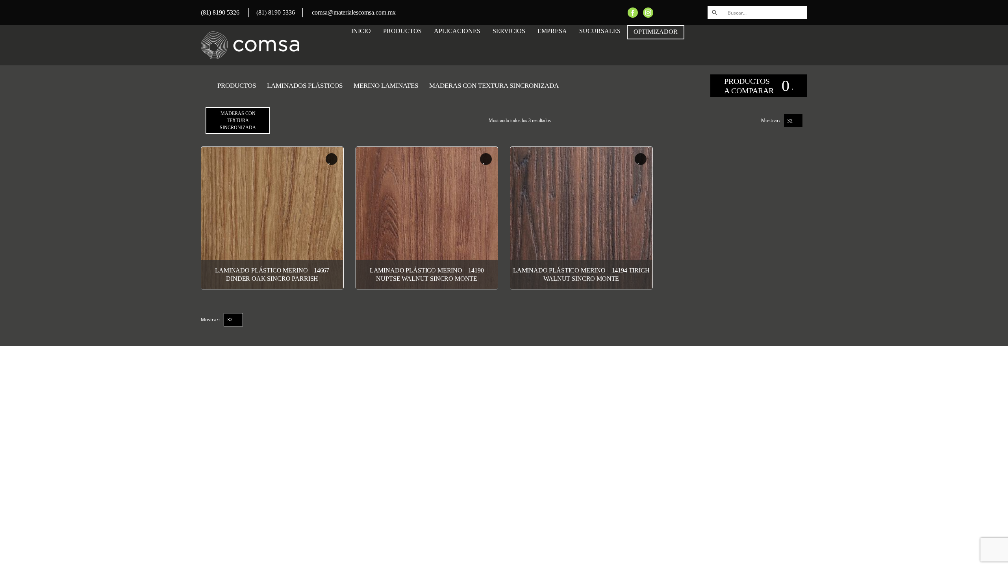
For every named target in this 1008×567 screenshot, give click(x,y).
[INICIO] (203, 86)
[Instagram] (648, 12)
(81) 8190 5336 (275, 12)
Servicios (509, 31)
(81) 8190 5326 (220, 12)
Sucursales (600, 31)
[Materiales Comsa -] (250, 45)
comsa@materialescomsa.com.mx (354, 12)
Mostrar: (770, 120)
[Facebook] (633, 12)
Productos (402, 31)
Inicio (361, 31)
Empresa (552, 31)
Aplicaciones (457, 31)
